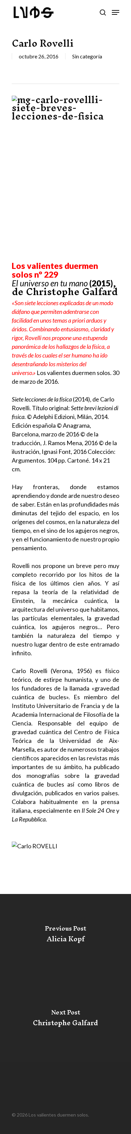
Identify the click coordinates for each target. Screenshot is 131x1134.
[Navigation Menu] (115, 12)
